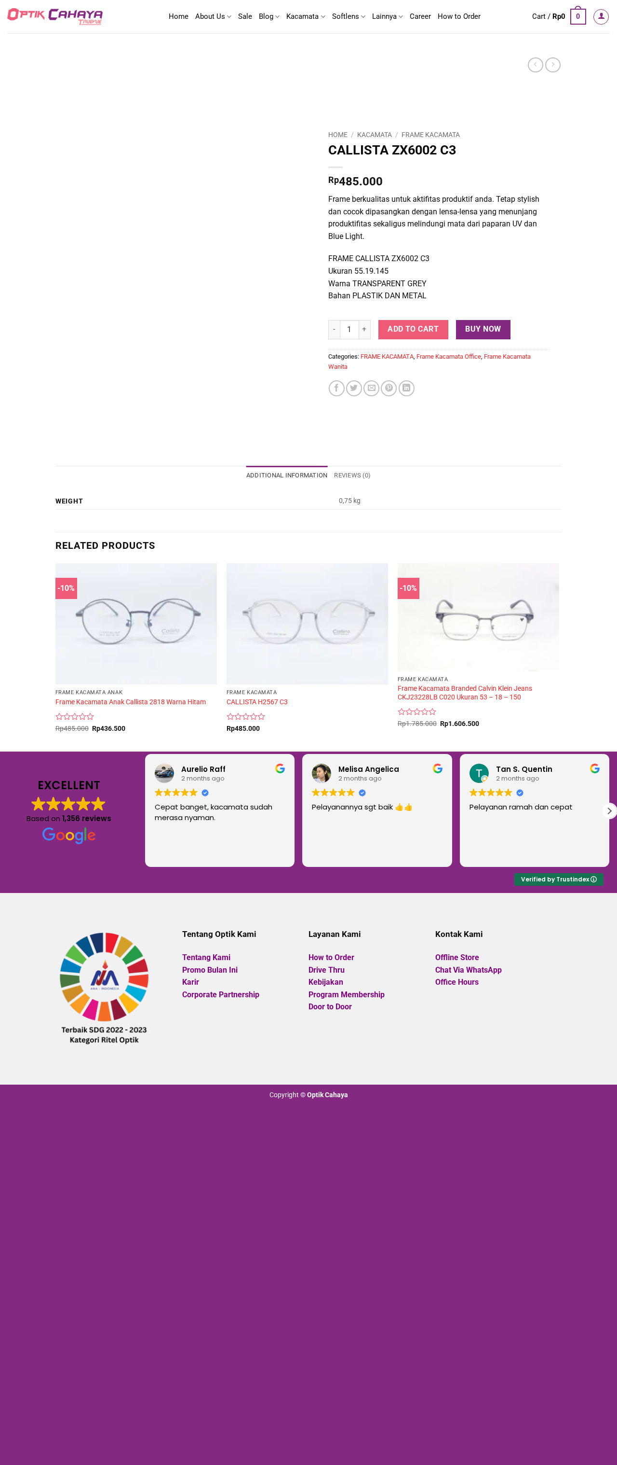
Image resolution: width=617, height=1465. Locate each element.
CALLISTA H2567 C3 (257, 702)
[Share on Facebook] (337, 388)
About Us (210, 16)
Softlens (345, 16)
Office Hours (457, 982)
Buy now (483, 329)
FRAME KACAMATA (431, 135)
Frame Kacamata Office (448, 356)
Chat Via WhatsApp (468, 970)
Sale (245, 16)
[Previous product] (552, 64)
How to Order (459, 16)
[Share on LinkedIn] (407, 388)
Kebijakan (325, 982)
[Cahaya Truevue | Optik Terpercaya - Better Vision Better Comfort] (55, 16)
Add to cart (413, 329)
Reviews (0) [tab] (352, 475)
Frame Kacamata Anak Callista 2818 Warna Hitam (130, 702)
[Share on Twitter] (354, 388)
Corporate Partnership (220, 994)
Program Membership (346, 994)
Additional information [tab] (287, 475)
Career (420, 16)
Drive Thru (326, 970)
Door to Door (330, 1006)
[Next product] (535, 64)
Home (178, 16)
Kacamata (302, 16)
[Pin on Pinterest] (389, 388)
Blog (266, 16)
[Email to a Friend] (371, 388)
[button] (559, 17)
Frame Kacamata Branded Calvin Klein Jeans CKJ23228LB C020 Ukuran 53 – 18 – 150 (465, 693)
